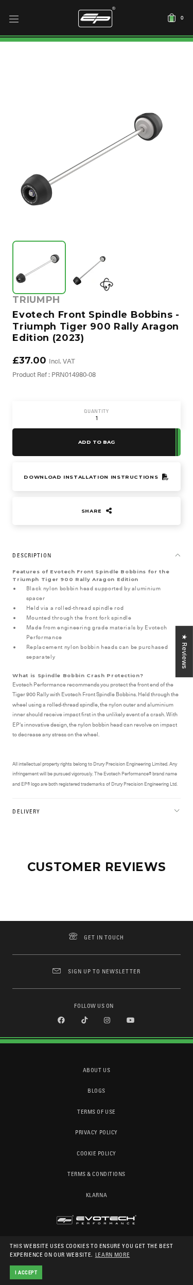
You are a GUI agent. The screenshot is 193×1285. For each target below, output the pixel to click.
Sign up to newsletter (104, 971)
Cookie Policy (96, 1153)
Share (92, 511)
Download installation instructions (92, 477)
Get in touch (104, 937)
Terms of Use (96, 1111)
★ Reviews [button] (184, 651)
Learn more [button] (112, 1254)
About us (96, 1069)
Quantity (96, 411)
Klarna (96, 1194)
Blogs (96, 1090)
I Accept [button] (26, 1272)
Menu (14, 18)
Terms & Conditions (96, 1173)
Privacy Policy (96, 1132)
